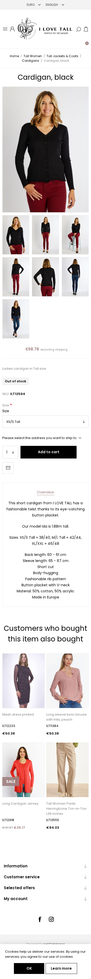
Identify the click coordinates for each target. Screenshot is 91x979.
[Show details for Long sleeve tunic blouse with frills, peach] (67, 681)
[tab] (45, 492)
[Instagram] (51, 919)
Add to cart (48, 451)
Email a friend (8, 468)
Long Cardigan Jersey (20, 803)
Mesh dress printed (18, 714)
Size (6, 405)
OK (29, 968)
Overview (45, 492)
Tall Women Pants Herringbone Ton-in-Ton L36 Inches (66, 808)
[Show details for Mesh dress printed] (23, 681)
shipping (61, 349)
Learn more (61, 968)
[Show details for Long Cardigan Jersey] (23, 770)
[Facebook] (40, 919)
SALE (10, 781)
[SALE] (10, 796)
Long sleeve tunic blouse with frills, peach (66, 717)
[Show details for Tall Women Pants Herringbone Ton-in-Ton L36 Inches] (67, 770)
